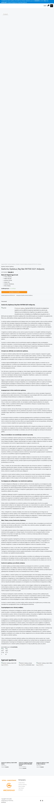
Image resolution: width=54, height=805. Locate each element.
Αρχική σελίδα (4, 264)
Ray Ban (17, 264)
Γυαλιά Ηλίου (21, 782)
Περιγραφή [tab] (4, 301)
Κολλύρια (20, 790)
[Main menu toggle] (51, 5)
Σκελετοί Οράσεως (11, 264)
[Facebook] (40, 800)
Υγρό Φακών (21, 788)
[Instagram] (42, 800)
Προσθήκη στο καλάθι (14, 292)
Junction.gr (3, 802)
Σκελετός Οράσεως (20, 308)
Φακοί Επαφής (21, 786)
